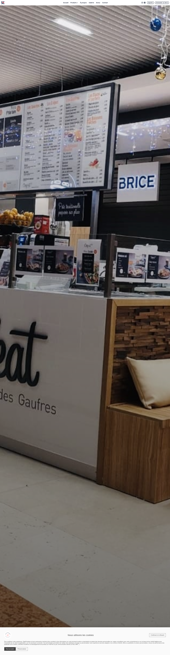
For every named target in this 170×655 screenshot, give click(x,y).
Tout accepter (10, 649)
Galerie (91, 3)
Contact (105, 3)
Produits (73, 3)
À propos (83, 3)
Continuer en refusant (157, 635)
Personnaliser (22, 649)
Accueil (65, 3)
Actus (98, 3)
